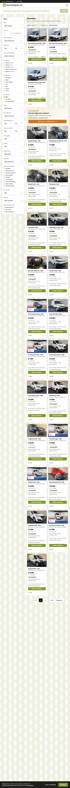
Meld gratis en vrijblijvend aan (46, 121)
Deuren (5, 143)
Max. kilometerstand (9, 53)
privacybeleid (29, 785)
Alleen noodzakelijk (50, 785)
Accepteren (63, 785)
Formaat (6, 197)
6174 (52, 600)
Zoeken (64, 11)
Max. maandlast (8, 37)
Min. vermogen (7, 113)
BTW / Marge (7, 190)
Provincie (6, 158)
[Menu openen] (67, 5)
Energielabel (7, 151)
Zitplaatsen (7, 135)
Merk (5, 22)
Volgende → (59, 600)
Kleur (5, 105)
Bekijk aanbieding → (37, 59)
